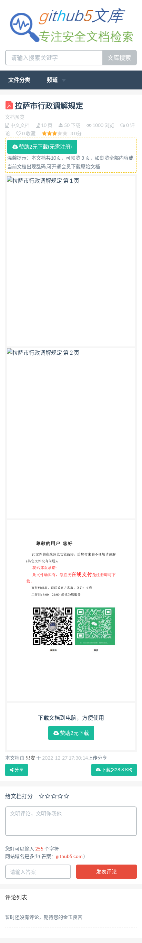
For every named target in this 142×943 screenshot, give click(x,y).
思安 (30, 758)
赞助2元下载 (74, 733)
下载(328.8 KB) (116, 769)
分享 (18, 769)
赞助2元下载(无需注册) (45, 147)
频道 (53, 80)
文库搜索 (119, 57)
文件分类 (19, 80)
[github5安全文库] (71, 24)
